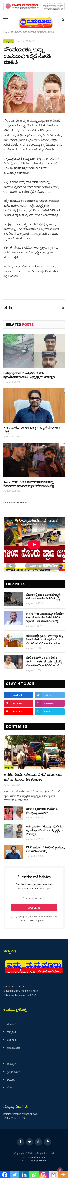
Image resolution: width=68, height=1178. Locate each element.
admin (7, 307)
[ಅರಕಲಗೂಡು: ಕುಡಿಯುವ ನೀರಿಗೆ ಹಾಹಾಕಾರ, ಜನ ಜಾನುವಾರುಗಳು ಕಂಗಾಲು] (34, 752)
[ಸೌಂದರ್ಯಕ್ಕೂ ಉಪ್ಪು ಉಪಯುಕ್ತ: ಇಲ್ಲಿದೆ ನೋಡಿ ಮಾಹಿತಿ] (34, 92)
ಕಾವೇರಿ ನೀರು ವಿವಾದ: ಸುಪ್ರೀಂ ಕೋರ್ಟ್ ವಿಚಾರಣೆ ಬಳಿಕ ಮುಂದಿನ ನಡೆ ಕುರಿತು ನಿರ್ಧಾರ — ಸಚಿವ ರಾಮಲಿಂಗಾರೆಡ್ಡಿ (45, 617)
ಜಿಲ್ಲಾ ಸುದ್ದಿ (9, 767)
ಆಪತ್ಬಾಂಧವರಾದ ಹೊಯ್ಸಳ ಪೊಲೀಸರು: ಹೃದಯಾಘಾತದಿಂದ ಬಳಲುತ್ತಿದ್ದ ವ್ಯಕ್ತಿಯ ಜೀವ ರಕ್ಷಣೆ (29, 375)
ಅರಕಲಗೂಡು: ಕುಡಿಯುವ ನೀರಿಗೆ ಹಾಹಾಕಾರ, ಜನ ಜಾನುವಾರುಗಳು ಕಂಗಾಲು (33, 776)
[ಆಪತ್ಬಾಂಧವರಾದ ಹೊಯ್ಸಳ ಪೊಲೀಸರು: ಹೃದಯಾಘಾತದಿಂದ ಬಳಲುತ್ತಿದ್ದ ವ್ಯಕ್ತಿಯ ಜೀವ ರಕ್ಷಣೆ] (34, 351)
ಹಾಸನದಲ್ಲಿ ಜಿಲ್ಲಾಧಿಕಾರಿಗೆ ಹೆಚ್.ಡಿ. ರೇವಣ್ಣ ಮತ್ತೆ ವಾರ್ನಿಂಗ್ (42, 810)
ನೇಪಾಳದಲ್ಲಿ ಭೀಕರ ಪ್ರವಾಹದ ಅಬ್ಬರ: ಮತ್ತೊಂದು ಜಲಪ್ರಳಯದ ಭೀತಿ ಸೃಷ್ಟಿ (43, 596)
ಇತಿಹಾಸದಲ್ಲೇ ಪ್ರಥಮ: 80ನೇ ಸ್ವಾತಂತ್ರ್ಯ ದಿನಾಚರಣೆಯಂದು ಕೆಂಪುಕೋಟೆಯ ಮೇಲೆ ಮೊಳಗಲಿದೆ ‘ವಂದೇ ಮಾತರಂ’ (44, 639)
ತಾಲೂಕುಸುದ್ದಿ (13, 1047)
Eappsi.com (40, 1160)
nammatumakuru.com (34, 1156)
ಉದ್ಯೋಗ (11, 1063)
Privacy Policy (30, 920)
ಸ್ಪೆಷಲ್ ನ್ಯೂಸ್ (13, 1071)
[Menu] (5, 20)
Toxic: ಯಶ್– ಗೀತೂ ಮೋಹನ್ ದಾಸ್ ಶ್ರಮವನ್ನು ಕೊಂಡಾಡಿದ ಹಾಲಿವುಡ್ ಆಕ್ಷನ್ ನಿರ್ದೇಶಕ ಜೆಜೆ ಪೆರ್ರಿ (28, 483)
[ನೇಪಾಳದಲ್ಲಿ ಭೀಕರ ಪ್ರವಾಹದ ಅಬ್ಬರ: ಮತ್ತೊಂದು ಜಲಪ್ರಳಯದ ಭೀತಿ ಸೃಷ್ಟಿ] (13, 599)
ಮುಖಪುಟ (12, 1023)
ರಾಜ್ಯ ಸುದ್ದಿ (9, 41)
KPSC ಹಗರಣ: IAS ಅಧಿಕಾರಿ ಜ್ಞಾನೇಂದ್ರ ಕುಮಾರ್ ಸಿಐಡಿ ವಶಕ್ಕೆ (32, 429)
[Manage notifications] (60, 1170)
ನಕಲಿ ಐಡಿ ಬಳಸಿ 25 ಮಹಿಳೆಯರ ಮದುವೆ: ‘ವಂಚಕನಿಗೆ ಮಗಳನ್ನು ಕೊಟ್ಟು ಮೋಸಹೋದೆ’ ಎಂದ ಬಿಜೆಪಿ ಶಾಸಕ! (44, 661)
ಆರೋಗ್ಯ (11, 1079)
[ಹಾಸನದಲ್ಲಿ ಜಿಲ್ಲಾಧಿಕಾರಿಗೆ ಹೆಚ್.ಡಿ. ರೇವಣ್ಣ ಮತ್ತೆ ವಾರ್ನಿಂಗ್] (13, 813)
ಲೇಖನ (10, 1087)
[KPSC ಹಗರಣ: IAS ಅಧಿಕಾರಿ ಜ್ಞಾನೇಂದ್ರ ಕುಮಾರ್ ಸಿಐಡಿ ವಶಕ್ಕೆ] (34, 405)
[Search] (63, 20)
